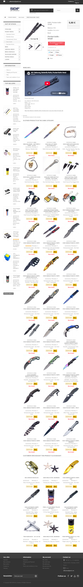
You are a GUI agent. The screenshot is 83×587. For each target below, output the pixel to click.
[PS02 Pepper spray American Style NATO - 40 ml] (7, 279)
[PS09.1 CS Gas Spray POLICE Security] (51, 496)
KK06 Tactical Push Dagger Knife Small (71, 177)
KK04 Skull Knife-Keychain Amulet (31, 177)
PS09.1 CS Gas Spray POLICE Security (16, 90)
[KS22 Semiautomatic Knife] (51, 395)
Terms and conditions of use (13, 77)
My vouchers (46, 568)
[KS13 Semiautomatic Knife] (71, 296)
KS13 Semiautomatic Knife (71, 309)
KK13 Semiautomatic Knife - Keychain (71, 210)
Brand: (49, 33)
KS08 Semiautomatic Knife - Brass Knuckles (31, 276)
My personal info (47, 566)
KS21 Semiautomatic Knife (31, 407)
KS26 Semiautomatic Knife (51, 440)
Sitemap (5, 568)
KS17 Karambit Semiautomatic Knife (71, 342)
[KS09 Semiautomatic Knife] (51, 264)
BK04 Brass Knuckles (16, 149)
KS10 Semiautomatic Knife (71, 276)
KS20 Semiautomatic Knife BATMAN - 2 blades (71, 375)
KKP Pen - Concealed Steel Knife (16, 110)
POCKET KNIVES (9, 31)
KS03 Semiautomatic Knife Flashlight (51, 243)
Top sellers (10, 83)
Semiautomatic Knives (11, 39)
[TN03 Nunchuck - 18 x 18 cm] (31, 526)
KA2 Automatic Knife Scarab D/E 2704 (70, 507)
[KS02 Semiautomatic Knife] (31, 231)
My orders (45, 559)
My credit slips (46, 562)
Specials (5, 559)
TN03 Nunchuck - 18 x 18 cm (31, 536)
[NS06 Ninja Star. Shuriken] (51, 526)
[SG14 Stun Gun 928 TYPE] (7, 132)
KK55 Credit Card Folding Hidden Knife (16, 190)
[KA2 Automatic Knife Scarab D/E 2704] (71, 496)
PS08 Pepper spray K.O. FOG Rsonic (16, 169)
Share (57, 52)
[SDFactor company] (15, 9)
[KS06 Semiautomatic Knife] (71, 231)
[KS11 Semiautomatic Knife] (31, 296)
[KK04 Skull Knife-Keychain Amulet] (31, 165)
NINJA (6, 46)
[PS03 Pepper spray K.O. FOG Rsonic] (7, 171)
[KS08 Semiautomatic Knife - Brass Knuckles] (31, 264)
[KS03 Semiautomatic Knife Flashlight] (51, 231)
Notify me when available (53, 50)
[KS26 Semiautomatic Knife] (51, 428)
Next (43, 47)
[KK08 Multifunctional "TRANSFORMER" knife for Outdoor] (51, 198)
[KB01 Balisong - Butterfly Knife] (30, 46)
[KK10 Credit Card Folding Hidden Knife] (7, 192)
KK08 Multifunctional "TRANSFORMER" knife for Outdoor (51, 211)
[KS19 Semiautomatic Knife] (51, 362)
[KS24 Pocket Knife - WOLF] (71, 395)
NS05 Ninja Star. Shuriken (51, 477)
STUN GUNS (8, 29)
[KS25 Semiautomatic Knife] (31, 428)
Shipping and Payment (11, 72)
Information (10, 65)
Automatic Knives (10, 34)
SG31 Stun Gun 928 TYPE (16, 130)
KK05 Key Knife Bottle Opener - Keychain (51, 177)
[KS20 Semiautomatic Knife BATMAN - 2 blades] (71, 362)
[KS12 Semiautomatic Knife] (51, 296)
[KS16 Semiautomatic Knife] (51, 329)
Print (51, 58)
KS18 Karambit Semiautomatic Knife (31, 375)
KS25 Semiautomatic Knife (31, 440)
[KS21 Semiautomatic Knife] (31, 395)
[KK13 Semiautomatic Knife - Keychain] (71, 198)
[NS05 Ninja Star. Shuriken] (51, 467)
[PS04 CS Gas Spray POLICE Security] (7, 91)
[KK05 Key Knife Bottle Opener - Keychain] (51, 165)
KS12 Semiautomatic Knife (51, 309)
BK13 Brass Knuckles (32, 477)
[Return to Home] (5, 17)
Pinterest (59, 55)
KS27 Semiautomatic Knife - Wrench (71, 441)
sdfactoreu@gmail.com (68, 570)
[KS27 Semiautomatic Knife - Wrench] (71, 428)
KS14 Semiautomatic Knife (31, 341)
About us (8, 70)
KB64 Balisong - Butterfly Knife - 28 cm (31, 144)
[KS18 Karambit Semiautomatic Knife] (31, 362)
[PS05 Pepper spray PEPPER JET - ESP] (7, 212)
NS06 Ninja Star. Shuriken (51, 536)
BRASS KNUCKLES (10, 52)
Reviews (25, 115)
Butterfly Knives (10, 36)
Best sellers (6, 564)
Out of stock (9, 41)
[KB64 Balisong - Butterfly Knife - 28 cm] (31, 132)
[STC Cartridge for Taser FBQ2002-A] (7, 257)
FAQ (7, 74)
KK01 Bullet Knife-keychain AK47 (51, 144)
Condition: (50, 30)
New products (6, 562)
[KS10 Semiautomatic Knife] (71, 264)
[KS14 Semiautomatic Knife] (31, 329)
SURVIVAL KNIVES (10, 49)
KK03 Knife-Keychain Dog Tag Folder (71, 144)
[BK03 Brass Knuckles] (7, 152)
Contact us (71, 1)
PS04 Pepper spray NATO (16, 276)
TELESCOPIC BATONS (10, 54)
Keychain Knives (10, 44)
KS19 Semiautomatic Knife (51, 375)
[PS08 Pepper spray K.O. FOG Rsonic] (71, 526)
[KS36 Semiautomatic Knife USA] (71, 467)
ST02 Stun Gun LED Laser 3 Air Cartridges (16, 234)
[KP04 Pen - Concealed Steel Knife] (7, 112)
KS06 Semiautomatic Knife (71, 243)
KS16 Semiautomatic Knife (51, 341)
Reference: (50, 28)
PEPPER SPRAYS (9, 57)
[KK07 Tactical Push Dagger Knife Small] (31, 198)
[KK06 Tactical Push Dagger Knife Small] (71, 165)
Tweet (51, 52)
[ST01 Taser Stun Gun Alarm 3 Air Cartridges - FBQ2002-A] (7, 235)
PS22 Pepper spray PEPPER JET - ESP (17, 211)
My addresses (46, 564)
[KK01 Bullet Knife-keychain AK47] (51, 132)
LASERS (7, 59)
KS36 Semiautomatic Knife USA (71, 478)
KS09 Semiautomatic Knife (51, 276)
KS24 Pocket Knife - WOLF (71, 407)
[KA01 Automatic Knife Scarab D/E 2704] (31, 496)
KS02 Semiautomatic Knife (31, 243)
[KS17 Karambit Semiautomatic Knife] (71, 329)
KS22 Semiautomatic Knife (51, 407)
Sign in (77, 2)
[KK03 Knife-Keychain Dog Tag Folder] (71, 132)
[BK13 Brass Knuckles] (31, 467)
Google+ (52, 55)
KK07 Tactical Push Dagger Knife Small (31, 210)
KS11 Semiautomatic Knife (32, 309)
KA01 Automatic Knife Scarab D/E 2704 (32, 507)
